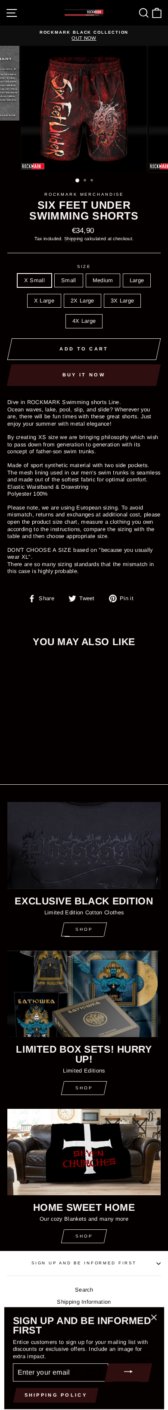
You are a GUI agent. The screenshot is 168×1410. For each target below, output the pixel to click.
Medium (103, 280)
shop (84, 1087)
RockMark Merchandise (84, 194)
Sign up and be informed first (84, 1262)
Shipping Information (84, 1302)
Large (137, 280)
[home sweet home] (84, 1152)
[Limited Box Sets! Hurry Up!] (84, 994)
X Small (34, 280)
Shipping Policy (56, 1394)
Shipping (73, 238)
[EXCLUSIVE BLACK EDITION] (84, 845)
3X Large (122, 300)
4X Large (84, 321)
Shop (84, 929)
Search (84, 1289)
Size (84, 266)
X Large (44, 300)
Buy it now (83, 374)
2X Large (82, 300)
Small (68, 280)
